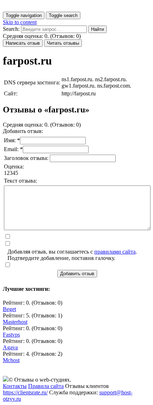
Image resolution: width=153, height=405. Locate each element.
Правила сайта (46, 386)
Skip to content (20, 22)
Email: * (13, 149)
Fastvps (11, 335)
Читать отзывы (63, 43)
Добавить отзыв (77, 273)
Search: (11, 29)
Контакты (15, 386)
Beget (9, 309)
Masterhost (15, 322)
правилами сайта (115, 252)
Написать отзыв (23, 43)
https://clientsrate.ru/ (25, 392)
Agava (10, 347)
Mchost (11, 360)
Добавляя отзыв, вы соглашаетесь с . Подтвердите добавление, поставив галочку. (72, 255)
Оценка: (14, 166)
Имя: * (12, 140)
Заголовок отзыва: (27, 158)
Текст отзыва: (20, 181)
